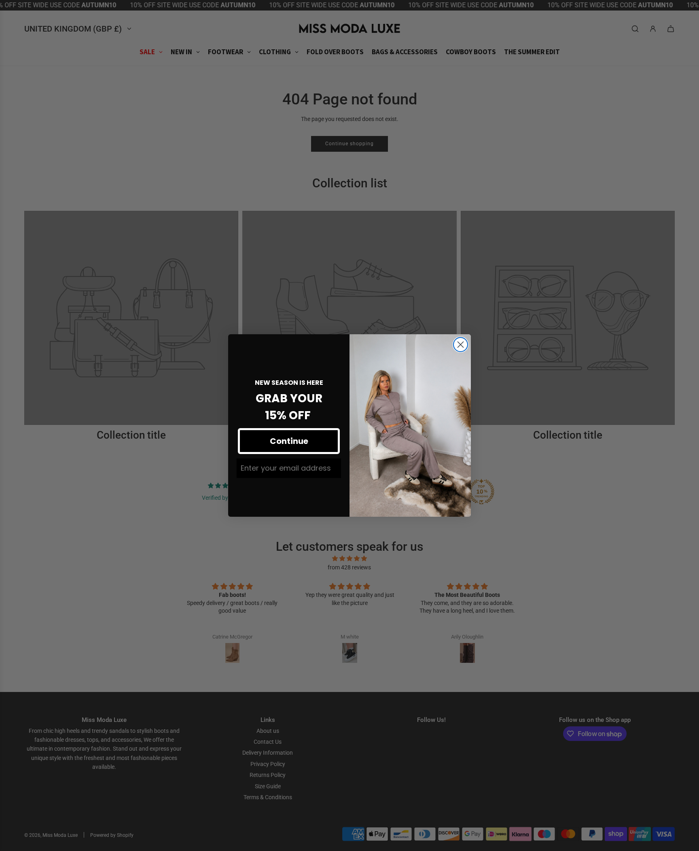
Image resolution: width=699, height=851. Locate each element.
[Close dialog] (460, 344)
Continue (289, 441)
